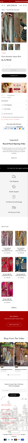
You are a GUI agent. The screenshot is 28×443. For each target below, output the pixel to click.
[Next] (26, 356)
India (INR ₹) (14, 431)
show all (14, 307)
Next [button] (25, 28)
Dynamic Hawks (16, 434)
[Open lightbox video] (7, 357)
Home (3, 10)
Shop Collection (14, 324)
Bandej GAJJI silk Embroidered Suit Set (7, 275)
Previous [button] (2, 28)
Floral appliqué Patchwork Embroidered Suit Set (7, 249)
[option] (14, 27)
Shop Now (18, 1)
